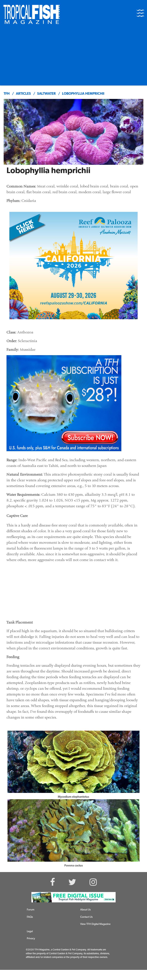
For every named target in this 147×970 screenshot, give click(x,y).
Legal (30, 931)
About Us (85, 909)
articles (23, 94)
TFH (7, 94)
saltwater (46, 94)
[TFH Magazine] (31, 14)
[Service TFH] (73, 897)
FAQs (30, 917)
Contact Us (86, 917)
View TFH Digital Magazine (95, 924)
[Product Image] (64, 403)
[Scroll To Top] (137, 965)
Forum (30, 909)
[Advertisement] (73, 57)
